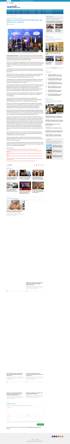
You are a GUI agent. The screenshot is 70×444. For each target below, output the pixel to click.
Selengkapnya (54, 67)
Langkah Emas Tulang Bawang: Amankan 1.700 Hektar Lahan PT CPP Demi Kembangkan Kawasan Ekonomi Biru (24, 151)
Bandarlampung (9, 18)
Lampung (18, 10)
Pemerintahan (19, 18)
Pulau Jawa (24, 10)
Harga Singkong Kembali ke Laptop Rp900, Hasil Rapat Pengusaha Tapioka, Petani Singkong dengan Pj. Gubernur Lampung (55, 83)
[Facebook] (52, 436)
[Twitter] (54, 436)
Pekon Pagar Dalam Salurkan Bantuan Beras (54, 128)
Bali (43, 10)
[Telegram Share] (41, 165)
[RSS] (62, 436)
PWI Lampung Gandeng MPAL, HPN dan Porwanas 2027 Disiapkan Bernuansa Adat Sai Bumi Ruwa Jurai (24, 156)
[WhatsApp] (60, 436)
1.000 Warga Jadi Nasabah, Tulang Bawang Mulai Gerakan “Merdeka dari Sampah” (22, 149)
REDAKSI (13, 10)
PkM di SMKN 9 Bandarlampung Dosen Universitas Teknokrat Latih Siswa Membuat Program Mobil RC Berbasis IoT (55, 95)
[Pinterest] (56, 436)
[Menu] (7, 3)
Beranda (8, 10)
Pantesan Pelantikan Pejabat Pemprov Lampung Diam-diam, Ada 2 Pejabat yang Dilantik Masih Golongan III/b (55, 79)
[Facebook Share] (34, 165)
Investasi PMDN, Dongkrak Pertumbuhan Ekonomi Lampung (53, 125)
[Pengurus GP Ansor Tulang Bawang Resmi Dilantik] (54, 47)
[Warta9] (13, 6)
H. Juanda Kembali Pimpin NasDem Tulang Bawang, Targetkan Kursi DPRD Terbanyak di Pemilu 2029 (50, 63)
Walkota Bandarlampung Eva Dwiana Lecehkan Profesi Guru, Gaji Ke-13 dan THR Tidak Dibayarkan (55, 75)
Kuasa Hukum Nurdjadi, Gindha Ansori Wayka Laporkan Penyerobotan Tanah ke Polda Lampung (58, 30)
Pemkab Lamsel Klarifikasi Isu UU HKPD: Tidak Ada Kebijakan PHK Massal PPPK (21, 160)
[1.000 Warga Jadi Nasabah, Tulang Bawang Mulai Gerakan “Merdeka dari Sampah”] (12, 173)
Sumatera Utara (49, 10)
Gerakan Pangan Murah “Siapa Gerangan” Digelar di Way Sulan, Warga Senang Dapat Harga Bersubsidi (53, 135)
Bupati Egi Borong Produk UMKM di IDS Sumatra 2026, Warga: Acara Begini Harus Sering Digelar (54, 121)
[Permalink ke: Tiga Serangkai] (7, 24)
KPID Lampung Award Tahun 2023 (36, 58)
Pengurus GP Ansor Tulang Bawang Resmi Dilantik (53, 54)
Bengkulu (39, 10)
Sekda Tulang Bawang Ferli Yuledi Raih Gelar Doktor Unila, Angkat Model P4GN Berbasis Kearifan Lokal (24, 154)
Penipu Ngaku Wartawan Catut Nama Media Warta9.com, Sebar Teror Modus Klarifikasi (54, 22)
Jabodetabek (15, 18)
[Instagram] (58, 436)
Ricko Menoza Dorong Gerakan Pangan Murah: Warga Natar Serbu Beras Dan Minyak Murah (54, 131)
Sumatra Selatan (32, 10)
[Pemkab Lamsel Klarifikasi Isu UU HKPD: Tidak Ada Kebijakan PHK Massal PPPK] (38, 185)
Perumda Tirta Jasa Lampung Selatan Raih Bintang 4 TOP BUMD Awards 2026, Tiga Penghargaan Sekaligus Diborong (24, 159)
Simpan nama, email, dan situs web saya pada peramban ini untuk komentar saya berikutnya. (23, 421)
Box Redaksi (11, 2)
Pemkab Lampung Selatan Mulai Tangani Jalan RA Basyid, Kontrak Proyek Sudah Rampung (54, 117)
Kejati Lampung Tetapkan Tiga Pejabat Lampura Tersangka (49, 30)
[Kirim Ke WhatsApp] (43, 165)
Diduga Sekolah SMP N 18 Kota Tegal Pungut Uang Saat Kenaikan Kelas (54, 91)
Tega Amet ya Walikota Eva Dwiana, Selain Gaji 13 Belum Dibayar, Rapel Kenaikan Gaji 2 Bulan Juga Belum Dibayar (54, 87)
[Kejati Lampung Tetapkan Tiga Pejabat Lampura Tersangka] (50, 26)
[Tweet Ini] (36, 165)
